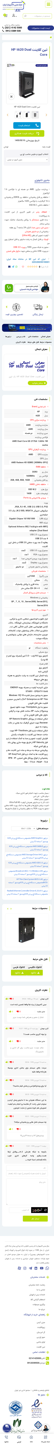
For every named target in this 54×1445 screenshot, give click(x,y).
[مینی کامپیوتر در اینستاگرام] (24, 1268)
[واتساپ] (47, 1268)
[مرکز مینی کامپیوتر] (14, 6)
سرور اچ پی (41, 1337)
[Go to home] (51, 37)
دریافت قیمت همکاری (24, 133)
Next (6, 115)
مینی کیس (41, 1322)
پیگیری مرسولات (39, 1304)
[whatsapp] (16, 266)
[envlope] (9, 266)
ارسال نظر (35, 1218)
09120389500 (33, 1363)
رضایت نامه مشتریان (37, 1285)
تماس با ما (41, 1290)
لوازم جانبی (40, 1342)
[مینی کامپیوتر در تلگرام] (30, 1268)
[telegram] (12, 266)
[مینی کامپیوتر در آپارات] (19, 1268)
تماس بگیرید (27, 125)
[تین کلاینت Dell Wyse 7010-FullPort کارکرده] (27, 931)
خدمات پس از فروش (37, 1295)
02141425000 (35, 1358)
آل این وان (41, 1332)
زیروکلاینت (41, 1327)
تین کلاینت (40, 1347)
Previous (48, 115)
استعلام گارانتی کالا (38, 1299)
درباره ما (42, 1309)
